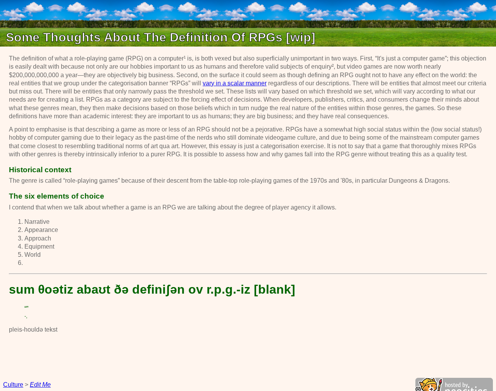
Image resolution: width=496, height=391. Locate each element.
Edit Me (40, 384)
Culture (13, 384)
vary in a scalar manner (235, 83)
